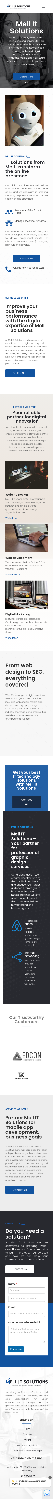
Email (12, 1307)
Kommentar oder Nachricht (25, 1322)
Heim (27, 1428)
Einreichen (15, 1349)
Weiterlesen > (12, 518)
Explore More (26, 76)
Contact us (26, 802)
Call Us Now (20, 373)
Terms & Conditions (27, 1445)
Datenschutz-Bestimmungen (27, 1450)
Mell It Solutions (26, 27)
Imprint (27, 1439)
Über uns (27, 1434)
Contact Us (26, 258)
